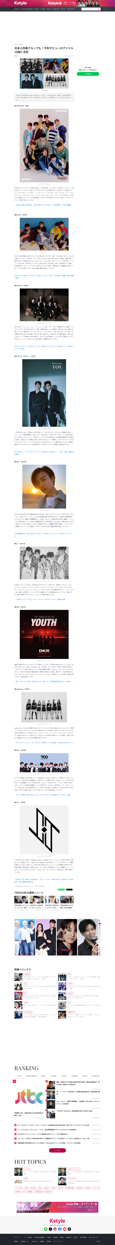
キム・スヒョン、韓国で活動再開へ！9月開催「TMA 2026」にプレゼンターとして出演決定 (78, 1102)
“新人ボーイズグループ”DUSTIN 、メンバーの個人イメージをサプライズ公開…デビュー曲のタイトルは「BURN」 (44, 347)
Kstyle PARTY (49, 1191)
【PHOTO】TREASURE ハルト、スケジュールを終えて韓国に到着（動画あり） (36, 906)
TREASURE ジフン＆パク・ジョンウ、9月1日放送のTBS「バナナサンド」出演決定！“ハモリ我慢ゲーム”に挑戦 (21, 906)
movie (49, 9)
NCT (24, 1191)
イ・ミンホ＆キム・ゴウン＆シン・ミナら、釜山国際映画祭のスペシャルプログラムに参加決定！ (47, 1130)
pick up (17, 9)
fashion (56, 9)
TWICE (26, 1188)
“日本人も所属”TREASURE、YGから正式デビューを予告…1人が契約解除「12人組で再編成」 (44, 205)
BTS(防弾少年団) (70, 1188)
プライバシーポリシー (58, 1241)
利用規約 (42, 1241)
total (19, 1076)
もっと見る (57, 1150)
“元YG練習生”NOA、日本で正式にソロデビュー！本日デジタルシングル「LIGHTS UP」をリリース (43, 535)
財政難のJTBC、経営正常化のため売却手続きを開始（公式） (29, 1114)
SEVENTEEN (79, 1188)
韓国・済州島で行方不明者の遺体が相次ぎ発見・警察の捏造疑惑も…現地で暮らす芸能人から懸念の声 (78, 1083)
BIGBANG (17, 1191)
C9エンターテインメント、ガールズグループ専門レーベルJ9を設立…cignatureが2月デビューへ (45, 743)
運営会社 (16, 1241)
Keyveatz (46, 1188)
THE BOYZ (60, 1188)
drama (43, 9)
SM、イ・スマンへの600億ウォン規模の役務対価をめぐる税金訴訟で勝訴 (78, 1093)
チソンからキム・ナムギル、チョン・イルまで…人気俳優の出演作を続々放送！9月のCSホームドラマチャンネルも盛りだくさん (54, 1125)
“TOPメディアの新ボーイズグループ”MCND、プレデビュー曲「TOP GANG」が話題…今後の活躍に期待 (43, 277)
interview (71, 9)
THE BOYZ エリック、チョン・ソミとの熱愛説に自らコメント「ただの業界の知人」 (43, 1134)
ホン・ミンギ (96, 1188)
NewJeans (88, 1188)
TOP (15, 44)
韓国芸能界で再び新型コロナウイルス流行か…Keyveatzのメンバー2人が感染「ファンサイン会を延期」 (49, 1143)
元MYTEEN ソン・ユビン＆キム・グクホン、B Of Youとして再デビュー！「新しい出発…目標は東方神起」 (44, 453)
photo (63, 9)
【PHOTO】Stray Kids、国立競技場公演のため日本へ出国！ (74, 1111)
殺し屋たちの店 (39, 1191)
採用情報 (49, 1241)
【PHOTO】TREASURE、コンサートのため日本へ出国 (51, 906)
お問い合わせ (34, 1241)
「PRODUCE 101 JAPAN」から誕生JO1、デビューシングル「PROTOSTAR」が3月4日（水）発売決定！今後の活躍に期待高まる (43, 880)
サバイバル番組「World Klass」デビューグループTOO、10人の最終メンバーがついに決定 (43, 795)
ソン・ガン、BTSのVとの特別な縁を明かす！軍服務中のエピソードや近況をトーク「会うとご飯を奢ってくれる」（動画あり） (54, 1138)
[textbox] (91, 9)
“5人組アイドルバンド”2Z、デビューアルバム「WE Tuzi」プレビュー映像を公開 (40, 599)
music (37, 9)
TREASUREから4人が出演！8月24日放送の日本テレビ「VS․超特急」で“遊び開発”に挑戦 (67, 906)
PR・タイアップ (93, 1237)
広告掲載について (25, 1241)
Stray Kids (33, 1188)
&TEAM (53, 1188)
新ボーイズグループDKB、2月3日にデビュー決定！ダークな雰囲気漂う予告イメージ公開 (43, 681)
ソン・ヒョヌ (18, 1188)
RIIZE (40, 1188)
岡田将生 (30, 1191)
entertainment (27, 9)
